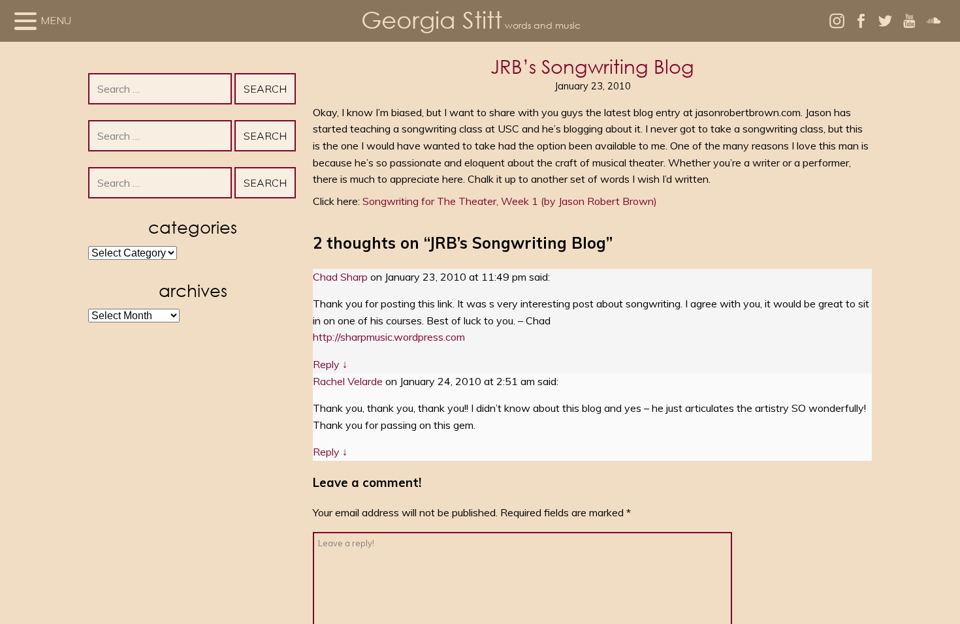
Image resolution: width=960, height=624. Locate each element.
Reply (330, 364)
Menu (55, 20)
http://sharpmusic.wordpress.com (389, 336)
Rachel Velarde (348, 381)
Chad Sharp (340, 276)
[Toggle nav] (25, 21)
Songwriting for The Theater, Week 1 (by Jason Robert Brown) (509, 201)
